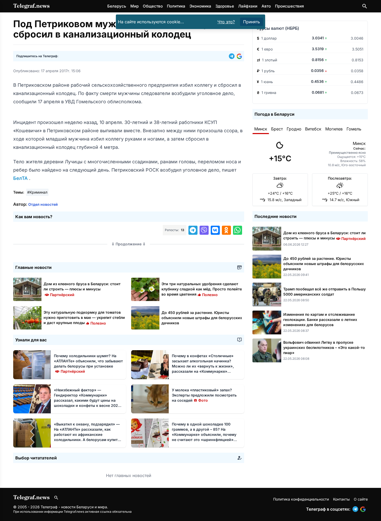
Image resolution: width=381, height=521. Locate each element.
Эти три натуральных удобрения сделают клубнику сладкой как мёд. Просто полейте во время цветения (201, 289)
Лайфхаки (247, 6)
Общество (153, 6)
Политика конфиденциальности (301, 499)
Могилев (334, 128)
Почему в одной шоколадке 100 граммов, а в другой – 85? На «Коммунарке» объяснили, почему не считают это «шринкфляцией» (204, 434)
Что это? (226, 21)
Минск (260, 128)
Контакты (341, 499)
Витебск (313, 128)
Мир (134, 6)
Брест (277, 128)
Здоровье (224, 6)
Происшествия (289, 6)
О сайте (361, 499)
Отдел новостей (43, 204)
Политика (176, 6)
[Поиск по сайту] (365, 6)
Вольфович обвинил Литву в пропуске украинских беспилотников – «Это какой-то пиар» (324, 347)
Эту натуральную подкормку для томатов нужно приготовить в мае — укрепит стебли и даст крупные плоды (84, 317)
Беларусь (116, 6)
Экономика (200, 6)
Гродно (294, 128)
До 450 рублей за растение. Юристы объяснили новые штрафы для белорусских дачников (201, 317)
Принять (251, 21)
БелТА (21, 178)
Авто (266, 6)
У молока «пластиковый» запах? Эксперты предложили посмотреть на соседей (204, 395)
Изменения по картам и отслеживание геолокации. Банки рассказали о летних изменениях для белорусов (320, 319)
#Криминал (37, 192)
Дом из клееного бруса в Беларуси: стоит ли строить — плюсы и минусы (82, 289)
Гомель (354, 128)
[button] (233, 56)
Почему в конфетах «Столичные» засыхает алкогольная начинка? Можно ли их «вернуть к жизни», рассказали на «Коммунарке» (203, 366)
